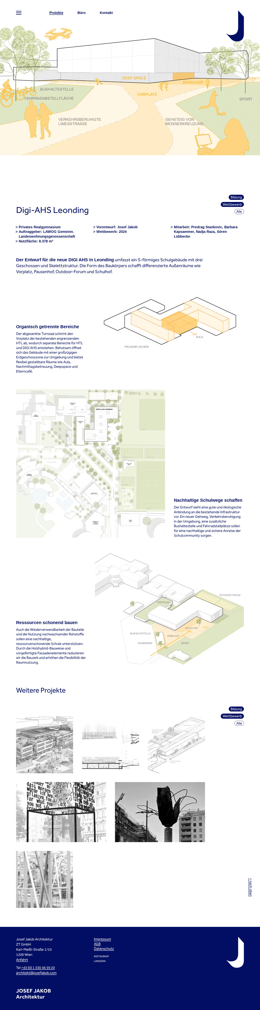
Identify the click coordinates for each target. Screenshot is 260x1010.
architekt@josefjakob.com (36, 973)
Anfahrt (22, 960)
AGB (97, 944)
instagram (101, 956)
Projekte (56, 13)
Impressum (102, 939)
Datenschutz (104, 948)
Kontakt (106, 13)
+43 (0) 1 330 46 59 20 (38, 968)
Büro (81, 13)
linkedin (100, 961)
